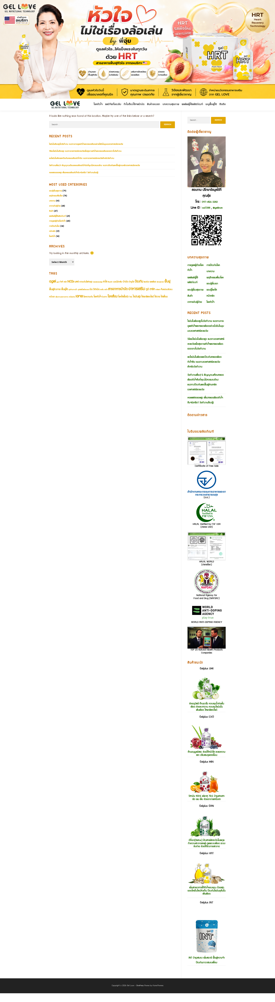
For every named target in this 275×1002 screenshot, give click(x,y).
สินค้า (51, 211)
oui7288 (206, 208)
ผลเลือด (153, 282)
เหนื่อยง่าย (72, 297)
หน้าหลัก (52, 231)
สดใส (105, 289)
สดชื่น (102, 289)
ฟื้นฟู (167, 282)
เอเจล (79, 296)
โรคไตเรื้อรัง (123, 297)
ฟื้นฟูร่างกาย (55, 289)
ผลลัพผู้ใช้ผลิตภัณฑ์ (192, 104)
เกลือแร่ (158, 289)
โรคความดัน (88, 297)
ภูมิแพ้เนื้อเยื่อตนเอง (83, 289)
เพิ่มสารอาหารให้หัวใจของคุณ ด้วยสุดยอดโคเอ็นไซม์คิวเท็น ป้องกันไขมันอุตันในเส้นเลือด (207, 873)
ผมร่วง (146, 282)
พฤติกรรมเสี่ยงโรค (56, 196)
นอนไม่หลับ (117, 282)
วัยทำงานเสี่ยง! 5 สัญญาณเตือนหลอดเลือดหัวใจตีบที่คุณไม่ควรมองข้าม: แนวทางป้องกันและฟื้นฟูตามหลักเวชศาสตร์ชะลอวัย (94, 165)
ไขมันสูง (137, 297)
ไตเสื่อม (164, 297)
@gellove (217, 208)
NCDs (70, 282)
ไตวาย (157, 297)
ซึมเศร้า (110, 282)
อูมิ (147, 289)
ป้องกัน (139, 282)
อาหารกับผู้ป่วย (55, 206)
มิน (91, 289)
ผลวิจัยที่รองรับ (113, 104)
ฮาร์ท (152, 289)
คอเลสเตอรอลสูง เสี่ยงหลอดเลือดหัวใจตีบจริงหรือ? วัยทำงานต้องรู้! (73, 173)
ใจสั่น (130, 297)
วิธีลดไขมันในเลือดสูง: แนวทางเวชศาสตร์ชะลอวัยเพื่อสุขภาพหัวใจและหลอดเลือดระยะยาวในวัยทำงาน (85, 151)
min (65, 282)
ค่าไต (105, 282)
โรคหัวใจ (98, 104)
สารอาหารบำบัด (118, 289)
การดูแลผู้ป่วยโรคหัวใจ (57, 221)
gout (58, 282)
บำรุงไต (131, 282)
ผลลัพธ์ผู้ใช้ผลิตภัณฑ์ (57, 216)
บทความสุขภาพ (171, 104)
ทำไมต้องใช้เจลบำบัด (134, 104)
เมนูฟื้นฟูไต (211, 104)
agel (52, 281)
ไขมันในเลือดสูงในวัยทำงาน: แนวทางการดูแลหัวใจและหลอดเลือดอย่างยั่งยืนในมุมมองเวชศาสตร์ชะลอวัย (86, 144)
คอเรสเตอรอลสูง (97, 282)
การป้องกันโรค (54, 226)
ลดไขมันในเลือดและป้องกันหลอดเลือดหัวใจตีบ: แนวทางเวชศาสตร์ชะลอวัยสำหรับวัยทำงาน (81, 158)
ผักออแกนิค (160, 282)
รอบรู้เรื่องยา (212, 284)
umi (77, 282)
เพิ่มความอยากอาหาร (62, 297)
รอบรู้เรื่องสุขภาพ (55, 191)
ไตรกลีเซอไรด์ (147, 297)
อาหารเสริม (136, 289)
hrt (61, 282)
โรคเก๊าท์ (104, 297)
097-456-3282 (210, 202)
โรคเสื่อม (113, 296)
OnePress (140, 986)
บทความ (52, 201)
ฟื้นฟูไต (64, 289)
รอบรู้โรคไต (212, 290)
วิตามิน (96, 289)
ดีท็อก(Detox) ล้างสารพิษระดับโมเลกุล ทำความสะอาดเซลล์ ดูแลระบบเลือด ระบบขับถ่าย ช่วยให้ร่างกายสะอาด (206, 826)
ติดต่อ (222, 104)
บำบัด (125, 282)
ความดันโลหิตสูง (85, 282)
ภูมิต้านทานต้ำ (73, 289)
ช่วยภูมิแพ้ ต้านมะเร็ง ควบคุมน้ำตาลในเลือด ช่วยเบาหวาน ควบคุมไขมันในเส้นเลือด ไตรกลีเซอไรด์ (206, 689)
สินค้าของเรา (153, 104)
